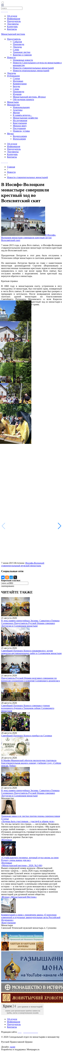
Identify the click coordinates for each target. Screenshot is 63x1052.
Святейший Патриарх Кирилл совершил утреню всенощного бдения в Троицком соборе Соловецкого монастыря (27, 708)
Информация (13, 18)
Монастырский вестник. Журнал (29, 97)
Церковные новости (23, 60)
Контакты (12, 29)
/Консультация (8, 922)
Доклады (17, 47)
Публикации (13, 76)
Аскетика (17, 110)
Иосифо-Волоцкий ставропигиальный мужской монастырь (22, 564)
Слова (16, 49)
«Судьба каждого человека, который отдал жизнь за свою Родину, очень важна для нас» (30, 858)
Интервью (18, 81)
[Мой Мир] (11, 577)
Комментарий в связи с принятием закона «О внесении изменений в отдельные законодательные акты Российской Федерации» (30, 917)
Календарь (12, 26)
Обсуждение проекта (23, 99)
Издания (17, 94)
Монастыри (13, 102)
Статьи (16, 78)
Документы (13, 24)
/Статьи (5, 819)
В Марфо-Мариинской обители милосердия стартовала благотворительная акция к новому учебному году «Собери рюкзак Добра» (31, 763)
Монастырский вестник (13, 34)
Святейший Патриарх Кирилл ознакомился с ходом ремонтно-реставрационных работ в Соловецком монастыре (31, 652)
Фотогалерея (19, 139)
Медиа (10, 133)
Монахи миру (20, 125)
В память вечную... (22, 115)
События (17, 41)
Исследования (20, 120)
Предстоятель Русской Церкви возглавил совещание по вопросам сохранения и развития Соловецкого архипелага (30, 679)
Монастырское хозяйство (25, 118)
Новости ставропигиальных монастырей (33, 68)
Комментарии (20, 83)
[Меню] (2, 5)
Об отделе (12, 16)
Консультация (20, 123)
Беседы (16, 86)
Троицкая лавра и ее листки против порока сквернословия (30, 816)
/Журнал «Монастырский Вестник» (19, 897)
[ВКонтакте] (3, 577)
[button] (60, 526)
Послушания (19, 128)
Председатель (14, 21)
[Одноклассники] (7, 577)
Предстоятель (14, 39)
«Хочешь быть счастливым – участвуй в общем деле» (28, 821)
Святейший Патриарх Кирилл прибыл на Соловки (26, 735)
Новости (11, 57)
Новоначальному (21, 107)
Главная (11, 167)
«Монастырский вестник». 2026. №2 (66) (21, 865)
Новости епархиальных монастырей (31, 70)
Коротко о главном (22, 55)
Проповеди (18, 44)
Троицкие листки (21, 52)
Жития (16, 112)
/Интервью (6, 840)
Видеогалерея (20, 136)
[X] (15, 577)
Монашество (13, 104)
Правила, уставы (21, 131)
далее (12, 1047)
